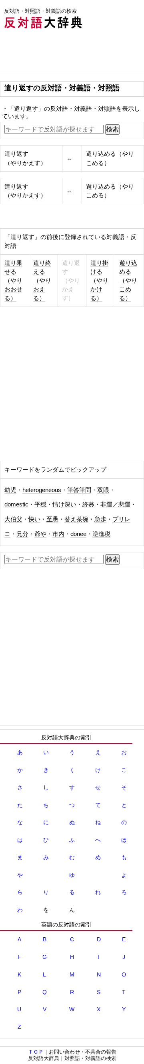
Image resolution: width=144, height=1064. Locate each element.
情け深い (64, 504)
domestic (16, 504)
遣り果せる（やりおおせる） (13, 280)
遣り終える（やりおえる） (42, 280)
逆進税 (101, 534)
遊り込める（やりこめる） (128, 280)
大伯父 (13, 519)
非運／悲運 (115, 504)
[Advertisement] (64, 53)
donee (78, 534)
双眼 (103, 490)
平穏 (40, 504)
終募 (88, 504)
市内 (58, 534)
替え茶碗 (76, 519)
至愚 (52, 519)
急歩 (100, 519)
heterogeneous (41, 490)
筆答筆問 (79, 490)
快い (34, 519)
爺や (40, 534)
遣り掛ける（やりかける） (99, 280)
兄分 (22, 534)
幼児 (10, 490)
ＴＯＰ (36, 1052)
